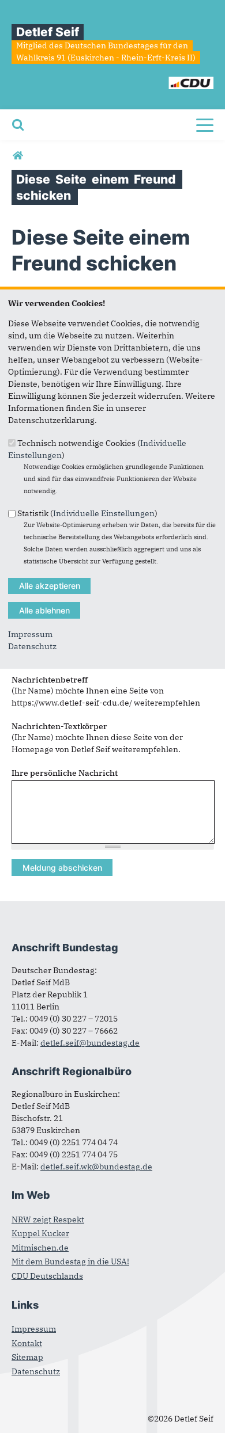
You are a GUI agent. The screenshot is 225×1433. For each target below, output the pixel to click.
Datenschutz (32, 646)
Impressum (30, 634)
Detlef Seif (47, 32)
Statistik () (87, 513)
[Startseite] (163, 78)
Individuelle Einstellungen (104, 513)
